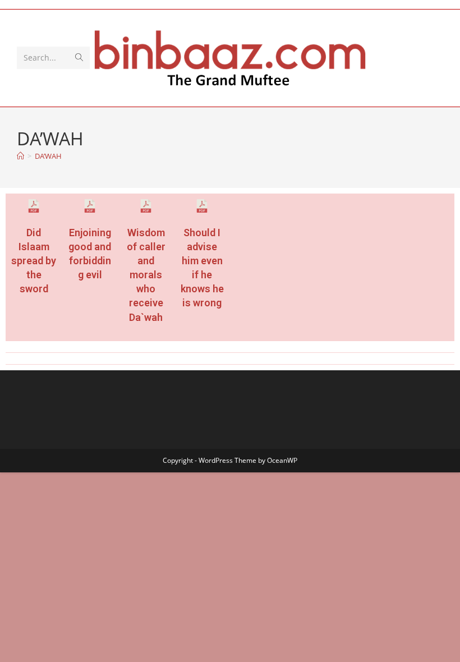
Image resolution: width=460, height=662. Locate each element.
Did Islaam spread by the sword (33, 261)
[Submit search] (79, 58)
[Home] (20, 156)
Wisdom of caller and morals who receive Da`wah (146, 275)
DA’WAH (48, 156)
